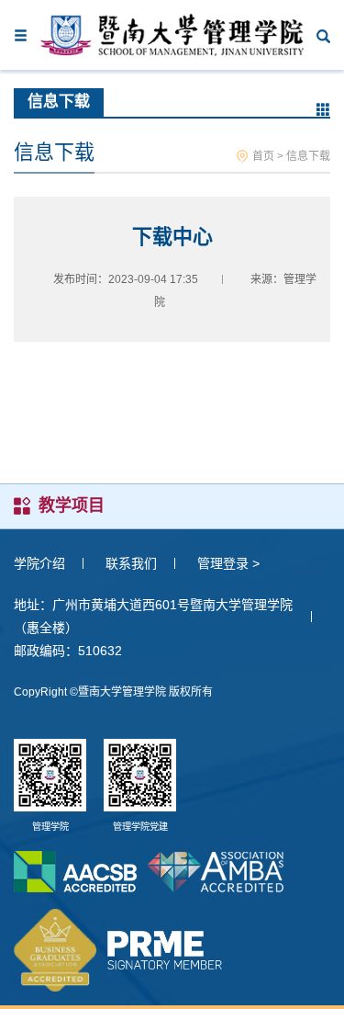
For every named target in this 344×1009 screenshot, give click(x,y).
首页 (263, 156)
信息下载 (308, 156)
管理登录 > (228, 563)
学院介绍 (39, 563)
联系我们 (131, 563)
